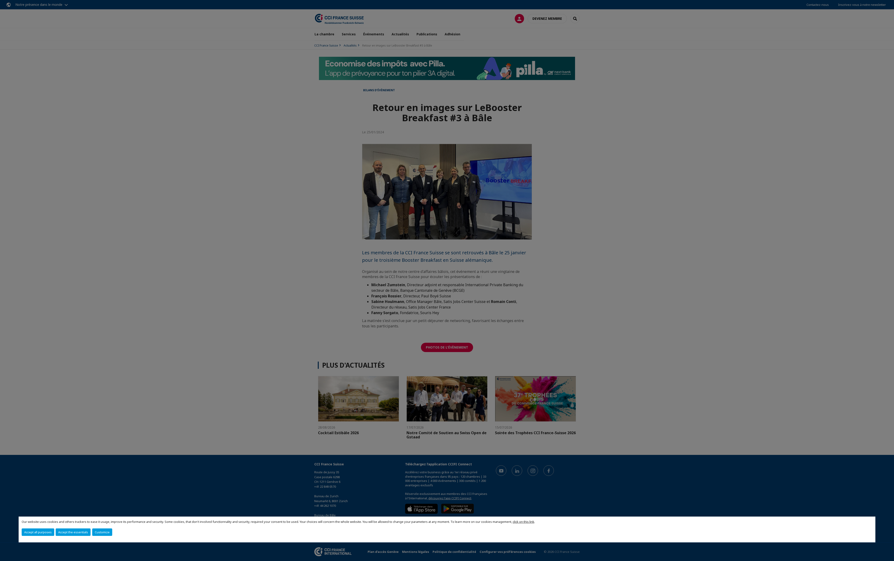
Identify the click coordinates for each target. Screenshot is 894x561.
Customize (102, 532)
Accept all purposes (38, 532)
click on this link (523, 522)
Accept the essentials (73, 532)
